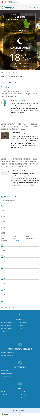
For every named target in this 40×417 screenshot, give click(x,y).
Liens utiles (23, 391)
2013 (3, 289)
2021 (3, 245)
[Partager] (4, 82)
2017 (3, 267)
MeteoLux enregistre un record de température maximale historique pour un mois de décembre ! (20, 93)
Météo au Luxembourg (7, 322)
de (30, 7)
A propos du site (6, 391)
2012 (3, 294)
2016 (3, 272)
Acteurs (22, 325)
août (15, 238)
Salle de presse (24, 100)
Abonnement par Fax (7, 355)
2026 (3, 211)
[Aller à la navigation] (38, 7)
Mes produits (19, 410)
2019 (3, 256)
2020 (3, 250)
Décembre (19, 73)
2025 (3, 216)
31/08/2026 (27, 14)
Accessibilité (23, 328)
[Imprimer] (10, 82)
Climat (3, 334)
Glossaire (4, 394)
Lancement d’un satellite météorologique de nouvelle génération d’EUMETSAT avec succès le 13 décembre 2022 (19, 126)
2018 (3, 261)
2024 (3, 222)
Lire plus (13, 116)
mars (15, 236)
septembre (30, 238)
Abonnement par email (7, 352)
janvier (3, 236)
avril (27, 236)
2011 (3, 300)
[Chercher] (35, 7)
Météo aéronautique (7, 328)
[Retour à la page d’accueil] (7, 8)
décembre (17, 241)
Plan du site (23, 394)
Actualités (7, 73)
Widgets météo (5, 376)
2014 (3, 283)
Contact (3, 400)
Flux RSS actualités (6, 373)
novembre (4, 241)
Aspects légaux (24, 397)
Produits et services (6, 337)
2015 (3, 278)
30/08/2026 (12, 14)
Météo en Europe (6, 325)
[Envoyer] (16, 82)
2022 (13, 73)
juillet (2, 238)
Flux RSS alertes (5, 370)
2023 (3, 227)
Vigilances (4, 331)
